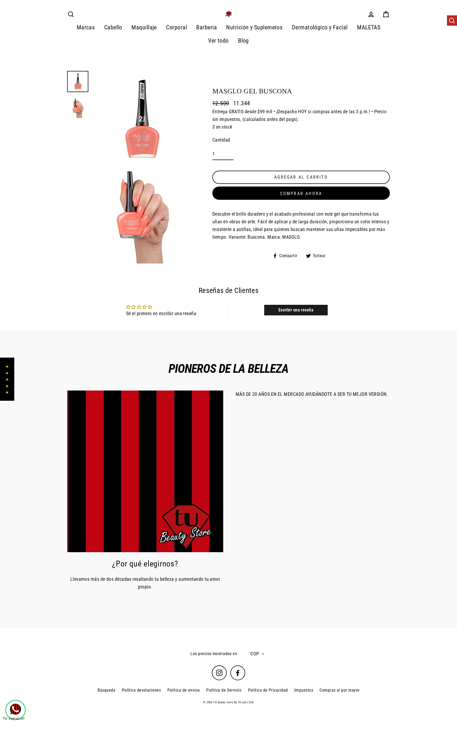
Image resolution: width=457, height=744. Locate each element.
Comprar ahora (301, 193)
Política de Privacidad (268, 690)
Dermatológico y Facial (320, 27)
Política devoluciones (141, 690)
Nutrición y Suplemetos (254, 27)
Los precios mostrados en (213, 653)
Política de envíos (183, 690)
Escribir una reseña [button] (296, 309)
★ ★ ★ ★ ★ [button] (7, 379)
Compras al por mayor (339, 690)
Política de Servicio (223, 690)
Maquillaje (144, 27)
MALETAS (368, 27)
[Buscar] (452, 20)
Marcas (86, 27)
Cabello (113, 27)
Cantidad (221, 140)
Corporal (176, 27)
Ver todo (218, 40)
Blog (243, 40)
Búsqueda (107, 690)
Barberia (206, 27)
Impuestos (303, 690)
